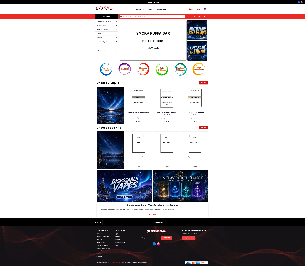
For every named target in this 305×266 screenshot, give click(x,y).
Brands (150, 9)
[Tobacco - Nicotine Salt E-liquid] (138, 98)
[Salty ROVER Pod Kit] (138, 143)
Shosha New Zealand (114, 262)
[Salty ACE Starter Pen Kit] (195, 143)
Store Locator (194, 9)
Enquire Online (189, 238)
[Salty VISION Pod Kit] (166, 143)
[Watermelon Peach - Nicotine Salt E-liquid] (166, 98)
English (206, 9)
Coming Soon (161, 9)
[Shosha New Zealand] (153, 40)
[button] (106, 16)
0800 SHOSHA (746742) (191, 233)
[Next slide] (184, 41)
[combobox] (152, 16)
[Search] (121, 16)
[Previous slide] (122, 41)
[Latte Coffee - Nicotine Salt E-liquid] (195, 98)
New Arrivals (140, 9)
